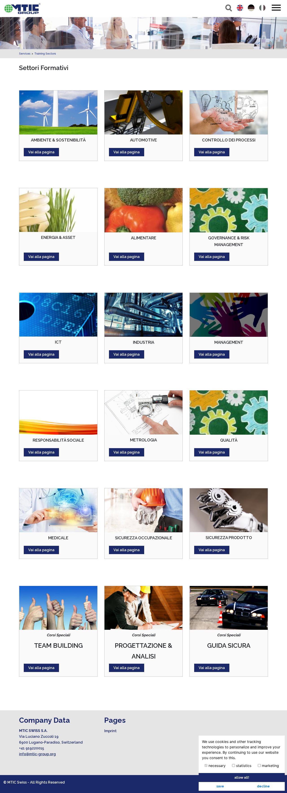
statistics (243, 765)
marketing (270, 765)
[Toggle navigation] (276, 7)
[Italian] (262, 7)
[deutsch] (251, 7)
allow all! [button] (241, 777)
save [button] (220, 786)
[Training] (22, 8)
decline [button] (263, 786)
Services (24, 53)
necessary (216, 765)
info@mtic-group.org (37, 754)
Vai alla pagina (41, 152)
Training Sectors (45, 53)
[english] (240, 7)
